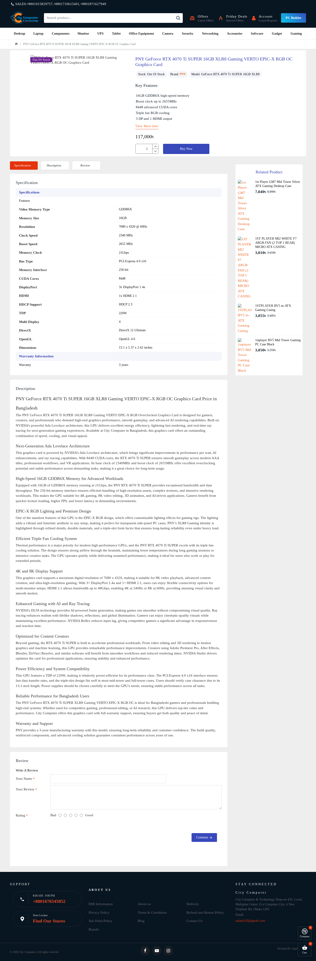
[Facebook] (145, 950)
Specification (22, 165)
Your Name (24, 778)
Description (54, 165)
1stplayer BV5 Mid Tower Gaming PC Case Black (278, 342)
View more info (146, 126)
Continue (202, 837)
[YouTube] (156, 950)
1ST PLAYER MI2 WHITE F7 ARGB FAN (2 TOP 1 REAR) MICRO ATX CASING (276, 243)
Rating (20, 815)
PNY (183, 74)
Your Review (25, 789)
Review (85, 165)
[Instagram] (168, 950)
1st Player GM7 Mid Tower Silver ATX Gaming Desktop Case (277, 184)
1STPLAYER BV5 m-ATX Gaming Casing (273, 308)
